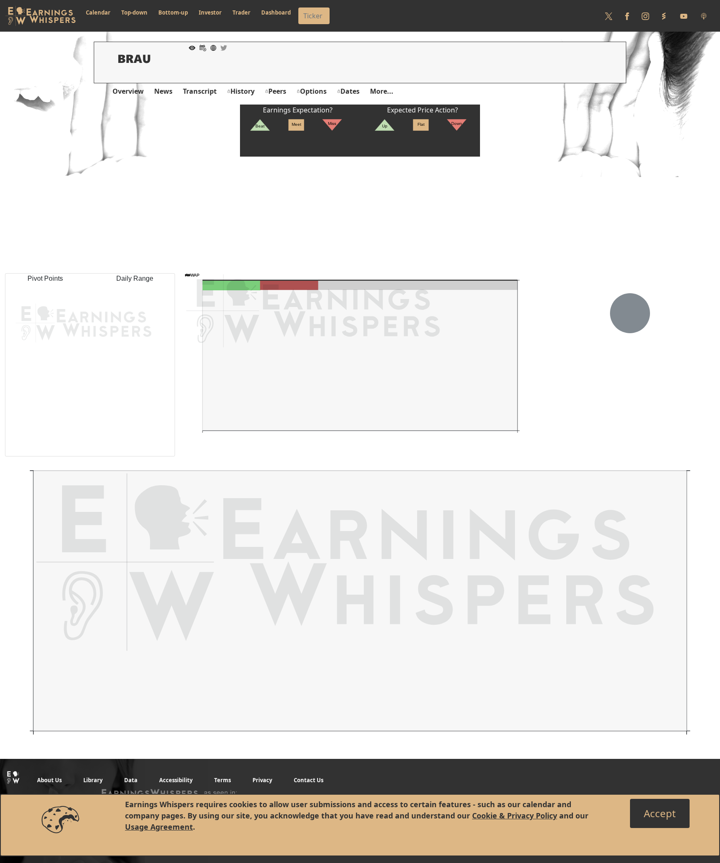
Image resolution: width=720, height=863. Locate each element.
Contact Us (308, 780)
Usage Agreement (159, 827)
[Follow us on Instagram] (645, 15)
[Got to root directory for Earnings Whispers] (40, 15)
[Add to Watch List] (190, 47)
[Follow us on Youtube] (683, 15)
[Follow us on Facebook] (627, 15)
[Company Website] (211, 47)
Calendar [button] (98, 12)
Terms (222, 780)
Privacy (262, 780)
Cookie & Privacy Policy (514, 816)
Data (131, 780)
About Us (49, 780)
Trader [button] (241, 12)
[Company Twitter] (221, 47)
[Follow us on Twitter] (609, 15)
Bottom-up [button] (173, 12)
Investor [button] (210, 12)
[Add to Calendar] (200, 47)
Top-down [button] (134, 12)
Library (92, 780)
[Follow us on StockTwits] (664, 15)
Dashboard (276, 12)
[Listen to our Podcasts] (704, 15)
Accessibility (175, 780)
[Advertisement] (360, 215)
